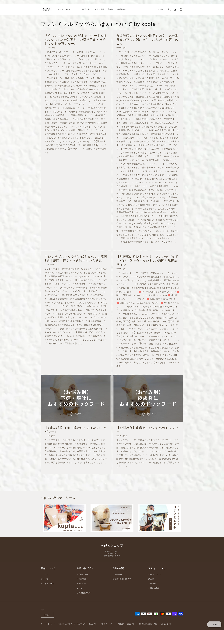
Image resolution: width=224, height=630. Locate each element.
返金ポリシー (93, 624)
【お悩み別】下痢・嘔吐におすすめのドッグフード (75, 430)
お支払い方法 (82, 574)
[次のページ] (126, 483)
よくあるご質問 (47, 583)
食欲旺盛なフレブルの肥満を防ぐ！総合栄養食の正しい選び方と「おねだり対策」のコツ (147, 39)
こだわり (44, 574)
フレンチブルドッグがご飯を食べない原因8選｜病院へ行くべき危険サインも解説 (76, 258)
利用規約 (121, 624)
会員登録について (84, 592)
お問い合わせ (154, 588)
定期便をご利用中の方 (122, 579)
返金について (82, 583)
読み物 (151, 579)
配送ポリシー (131, 624)
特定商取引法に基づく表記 (148, 624)
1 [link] (98, 483)
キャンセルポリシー (166, 624)
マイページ (117, 574)
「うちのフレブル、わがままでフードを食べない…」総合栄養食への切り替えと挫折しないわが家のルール (76, 39)
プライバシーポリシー (108, 624)
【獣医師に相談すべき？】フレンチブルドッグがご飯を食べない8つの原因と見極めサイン (147, 261)
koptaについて (154, 574)
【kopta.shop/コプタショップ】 (59, 624)
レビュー (80, 588)
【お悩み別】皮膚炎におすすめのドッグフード (147, 430)
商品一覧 (44, 579)
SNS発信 (152, 583)
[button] (169, 9)
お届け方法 (81, 579)
